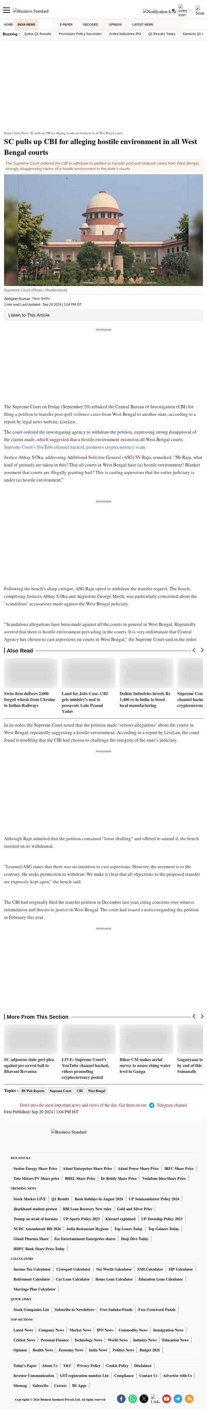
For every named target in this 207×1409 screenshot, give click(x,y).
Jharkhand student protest (35, 1209)
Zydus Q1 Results (37, 34)
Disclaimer (142, 1365)
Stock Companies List (31, 1309)
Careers (60, 1385)
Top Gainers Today (163, 1229)
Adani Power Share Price (138, 1168)
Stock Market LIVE (29, 1199)
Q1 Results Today (161, 34)
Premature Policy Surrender (80, 34)
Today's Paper (24, 1365)
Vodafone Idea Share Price (164, 1178)
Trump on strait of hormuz (35, 1219)
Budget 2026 (150, 1350)
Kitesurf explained (120, 1219)
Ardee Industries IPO (125, 34)
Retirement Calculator (31, 1279)
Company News (51, 1330)
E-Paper (66, 24)
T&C (67, 1365)
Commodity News (133, 1330)
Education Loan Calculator (161, 1279)
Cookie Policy (117, 1365)
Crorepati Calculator (73, 1269)
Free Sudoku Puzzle (116, 1309)
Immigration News (168, 1330)
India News (26, 24)
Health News (43, 1350)
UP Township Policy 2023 (161, 1219)
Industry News (145, 1340)
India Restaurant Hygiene (88, 1229)
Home (8, 24)
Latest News (142, 24)
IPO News (105, 1330)
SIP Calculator (181, 1269)
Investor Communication (33, 1375)
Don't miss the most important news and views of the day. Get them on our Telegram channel (103, 1105)
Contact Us (148, 1375)
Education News (175, 1340)
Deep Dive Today (134, 1238)
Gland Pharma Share (31, 1238)
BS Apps (79, 1385)
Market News (80, 1330)
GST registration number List (84, 1375)
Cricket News (24, 1340)
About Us (49, 1365)
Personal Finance (55, 1340)
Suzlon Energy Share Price (35, 1168)
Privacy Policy (89, 1365)
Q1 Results (60, 1199)
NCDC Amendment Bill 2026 (37, 1229)
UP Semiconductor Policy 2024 (154, 1199)
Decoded (90, 24)
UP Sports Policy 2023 (81, 1219)
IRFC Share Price (179, 1168)
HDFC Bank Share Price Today (39, 1248)
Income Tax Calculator (32, 1269)
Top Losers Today (128, 1229)
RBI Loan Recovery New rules (87, 1209)
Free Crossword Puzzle (156, 1309)
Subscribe (41, 1385)
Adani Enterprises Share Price (87, 1168)
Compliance (124, 1375)
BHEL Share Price (80, 1178)
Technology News (88, 1340)
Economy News (71, 1350)
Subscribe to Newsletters (74, 1309)
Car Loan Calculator (73, 1279)
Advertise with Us (177, 1375)
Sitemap (20, 1385)
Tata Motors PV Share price (36, 1178)
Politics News (123, 1350)
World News (117, 1340)
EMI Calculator (150, 1269)
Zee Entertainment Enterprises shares (84, 1238)
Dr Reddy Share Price (119, 1178)
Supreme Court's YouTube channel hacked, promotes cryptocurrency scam (74, 447)
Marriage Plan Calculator (34, 1289)
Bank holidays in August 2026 (99, 1199)
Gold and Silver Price (134, 1209)
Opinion (115, 24)
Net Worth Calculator (114, 1269)
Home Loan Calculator (114, 1279)
